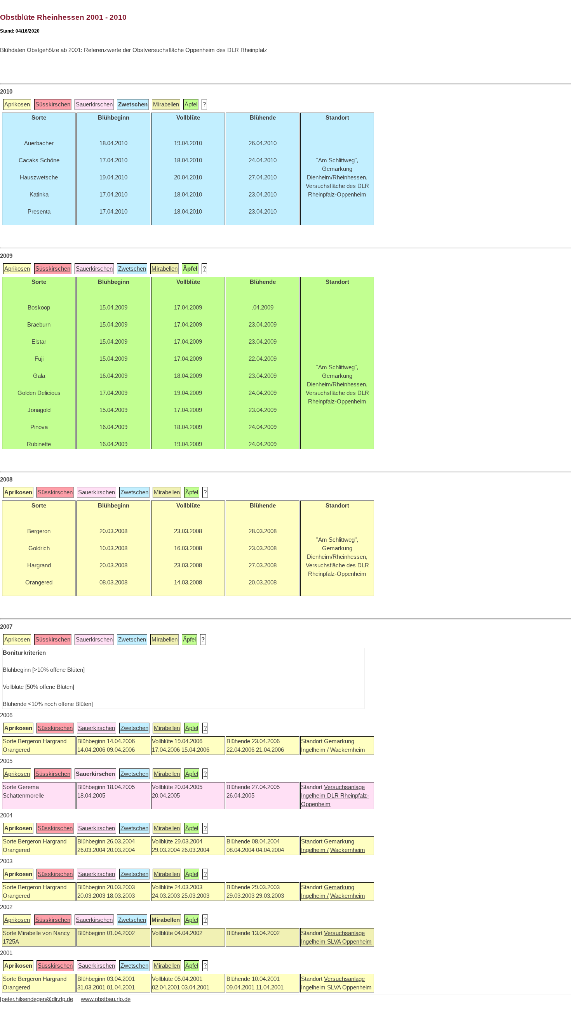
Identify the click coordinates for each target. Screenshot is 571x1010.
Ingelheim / (315, 850)
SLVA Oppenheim (349, 942)
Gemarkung (339, 841)
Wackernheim (347, 850)
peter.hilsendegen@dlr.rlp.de (37, 999)
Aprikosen (17, 104)
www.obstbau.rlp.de (106, 999)
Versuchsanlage (344, 787)
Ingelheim (314, 796)
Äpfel (191, 104)
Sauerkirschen (94, 104)
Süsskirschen (52, 104)
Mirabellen (166, 104)
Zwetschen (132, 269)
